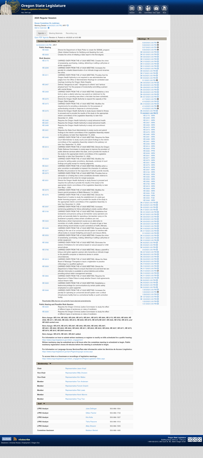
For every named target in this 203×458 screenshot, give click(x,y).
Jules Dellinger (91, 408)
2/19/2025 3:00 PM (149, 264)
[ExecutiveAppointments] (156, 10)
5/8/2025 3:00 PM (149, 71)
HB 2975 (45, 173)
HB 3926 (45, 50)
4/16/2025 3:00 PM (149, 101)
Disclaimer (4, 443)
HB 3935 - (148, 198)
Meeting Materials (55, 33)
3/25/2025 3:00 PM (149, 219)
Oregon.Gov (35, 443)
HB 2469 (45, 91)
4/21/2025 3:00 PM (149, 97)
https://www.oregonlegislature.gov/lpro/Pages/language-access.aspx (67, 351)
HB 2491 (45, 130)
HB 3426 (45, 228)
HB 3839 (45, 266)
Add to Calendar (41, 28)
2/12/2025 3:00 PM (149, 273)
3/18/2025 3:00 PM (149, 228)
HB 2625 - (149, 148)
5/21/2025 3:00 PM (149, 54)
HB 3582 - (149, 181)
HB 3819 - (149, 186)
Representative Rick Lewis (75, 390)
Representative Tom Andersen (76, 381)
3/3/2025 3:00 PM (149, 249)
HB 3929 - (149, 195)
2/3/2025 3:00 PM (149, 287)
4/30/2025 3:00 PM (149, 82)
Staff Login (28, 12)
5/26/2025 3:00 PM (149, 49)
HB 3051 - (149, 162)
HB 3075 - (149, 165)
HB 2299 (45, 68)
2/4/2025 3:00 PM (149, 285)
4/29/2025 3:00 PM (149, 85)
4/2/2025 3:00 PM (149, 207)
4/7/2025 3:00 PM (149, 202)
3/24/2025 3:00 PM (149, 221)
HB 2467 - (149, 122)
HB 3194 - (149, 172)
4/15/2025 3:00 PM (149, 104)
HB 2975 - (149, 160)
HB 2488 (45, 125)
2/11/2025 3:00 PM (149, 275)
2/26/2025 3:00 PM (149, 254)
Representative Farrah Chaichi (76, 386)
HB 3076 (45, 194)
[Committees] (148, 10)
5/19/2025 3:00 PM (149, 59)
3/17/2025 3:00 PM (149, 231)
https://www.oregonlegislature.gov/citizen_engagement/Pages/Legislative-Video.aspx (73, 358)
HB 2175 (45, 60)
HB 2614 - (149, 146)
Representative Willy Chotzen (76, 373)
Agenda (41, 33)
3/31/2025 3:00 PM (149, 212)
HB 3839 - (149, 188)
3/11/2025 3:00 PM (149, 238)
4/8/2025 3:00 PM (149, 113)
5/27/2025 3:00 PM (149, 47)
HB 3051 (45, 180)
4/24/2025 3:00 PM (149, 89)
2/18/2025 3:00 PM (149, 266)
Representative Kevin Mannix (76, 394)
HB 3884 (45, 276)
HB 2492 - (149, 144)
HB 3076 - (149, 167)
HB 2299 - (149, 118)
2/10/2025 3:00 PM (149, 278)
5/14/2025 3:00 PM (149, 64)
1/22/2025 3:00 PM (149, 301)
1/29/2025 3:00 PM (149, 292)
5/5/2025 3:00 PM (149, 78)
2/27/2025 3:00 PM (149, 252)
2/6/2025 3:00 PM (149, 280)
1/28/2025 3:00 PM (149, 294)
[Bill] (140, 10)
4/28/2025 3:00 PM (149, 87)
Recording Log (71, 33)
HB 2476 (45, 111)
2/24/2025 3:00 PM (149, 259)
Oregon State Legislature (43, 5)
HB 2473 (45, 103)
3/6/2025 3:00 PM (149, 242)
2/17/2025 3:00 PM (149, 268)
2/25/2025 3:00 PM (149, 256)
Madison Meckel (92, 430)
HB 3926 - (148, 193)
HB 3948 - (149, 200)
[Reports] (164, 10)
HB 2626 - (149, 151)
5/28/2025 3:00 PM (149, 45)
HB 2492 (45, 137)
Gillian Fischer (91, 413)
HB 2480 (45, 120)
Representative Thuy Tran (75, 399)
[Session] (132, 10)
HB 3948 (45, 290)
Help (22, 12)
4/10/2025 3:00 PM (149, 108)
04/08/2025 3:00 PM (54, 25)
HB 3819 (45, 259)
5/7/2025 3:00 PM (149, 73)
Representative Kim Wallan (75, 377)
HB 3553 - (149, 179)
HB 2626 (45, 311)
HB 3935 (45, 54)
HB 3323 (45, 221)
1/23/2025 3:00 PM (149, 299)
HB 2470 (45, 99)
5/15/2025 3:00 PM (149, 61)
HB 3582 (45, 242)
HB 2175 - (149, 115)
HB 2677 (45, 170)
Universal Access (15, 443)
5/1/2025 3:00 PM (149, 80)
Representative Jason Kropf (75, 368)
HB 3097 (45, 206)
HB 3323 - (149, 174)
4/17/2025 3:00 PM (149, 99)
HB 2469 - (149, 125)
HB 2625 (45, 307)
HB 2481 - (149, 136)
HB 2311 (45, 75)
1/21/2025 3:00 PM (149, 304)
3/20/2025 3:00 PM (149, 224)
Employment (26, 443)
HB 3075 (45, 190)
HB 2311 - (149, 120)
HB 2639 (45, 158)
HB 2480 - (149, 134)
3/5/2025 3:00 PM (149, 245)
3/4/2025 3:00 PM (149, 247)
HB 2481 (45, 123)
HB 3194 (45, 211)
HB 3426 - (149, 176)
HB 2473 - (149, 129)
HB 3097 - (149, 169)
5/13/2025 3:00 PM (149, 66)
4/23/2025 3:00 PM (149, 92)
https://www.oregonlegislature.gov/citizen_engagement (62, 340)
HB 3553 (45, 235)
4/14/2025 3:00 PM (149, 106)
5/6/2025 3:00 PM (149, 75)
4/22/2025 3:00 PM (149, 94)
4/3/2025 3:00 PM (149, 205)
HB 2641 (45, 166)
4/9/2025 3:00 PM (149, 111)
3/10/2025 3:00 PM (149, 240)
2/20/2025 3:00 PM (149, 261)
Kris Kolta (89, 417)
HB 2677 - (149, 158)
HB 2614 (45, 147)
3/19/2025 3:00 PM (149, 226)
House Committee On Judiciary (47, 23)
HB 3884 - (149, 191)
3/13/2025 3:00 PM (149, 233)
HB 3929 (45, 283)
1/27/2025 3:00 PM (149, 296)
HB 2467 (45, 84)
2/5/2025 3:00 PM (149, 282)
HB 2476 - (149, 132)
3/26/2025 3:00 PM (149, 216)
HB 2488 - (149, 139)
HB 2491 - (149, 141)
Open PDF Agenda (42, 37)
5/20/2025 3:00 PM (149, 57)
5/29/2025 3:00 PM (149, 42)
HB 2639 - (149, 153)
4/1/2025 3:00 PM (149, 209)
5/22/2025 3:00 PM (149, 52)
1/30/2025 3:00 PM (149, 289)
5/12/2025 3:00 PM (149, 68)
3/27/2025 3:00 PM (149, 214)
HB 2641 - (149, 155)
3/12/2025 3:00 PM (149, 235)
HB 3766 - (149, 184)
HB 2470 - (149, 127)
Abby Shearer (91, 426)
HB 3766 (45, 249)
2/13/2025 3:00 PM (149, 271)
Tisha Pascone (91, 421)
